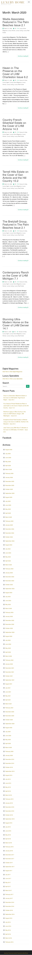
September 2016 (9, 914)
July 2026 (8, 453)
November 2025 (9, 485)
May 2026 (8, 461)
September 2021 (9, 680)
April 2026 (8, 465)
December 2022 (9, 620)
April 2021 (8, 700)
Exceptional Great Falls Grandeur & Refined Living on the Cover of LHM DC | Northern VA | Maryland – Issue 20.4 (16, 422)
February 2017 (9, 894)
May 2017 (8, 882)
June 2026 (8, 457)
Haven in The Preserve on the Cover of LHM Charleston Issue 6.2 (15, 72)
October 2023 (9, 584)
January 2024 (9, 573)
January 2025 (9, 525)
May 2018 (8, 835)
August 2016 (8, 918)
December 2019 (9, 759)
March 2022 (8, 656)
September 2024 (9, 541)
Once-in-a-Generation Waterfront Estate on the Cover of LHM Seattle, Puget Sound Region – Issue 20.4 (15, 398)
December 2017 (9, 855)
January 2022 (9, 664)
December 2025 (9, 481)
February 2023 (9, 612)
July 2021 (8, 688)
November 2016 (9, 906)
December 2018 (9, 807)
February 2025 (9, 521)
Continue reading (22, 56)
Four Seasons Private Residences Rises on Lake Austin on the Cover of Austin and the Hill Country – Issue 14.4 (16, 406)
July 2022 (8, 640)
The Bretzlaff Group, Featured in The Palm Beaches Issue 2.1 (16, 224)
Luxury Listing (19, 30)
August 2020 (8, 727)
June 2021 (8, 692)
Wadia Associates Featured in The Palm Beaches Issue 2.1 (16, 22)
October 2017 (9, 862)
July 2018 (8, 827)
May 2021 (8, 696)
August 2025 (8, 497)
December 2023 (9, 577)
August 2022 (8, 636)
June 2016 (8, 926)
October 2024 (9, 537)
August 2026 (8, 449)
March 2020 (8, 747)
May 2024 (8, 557)
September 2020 (9, 723)
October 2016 (9, 910)
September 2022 (9, 632)
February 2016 (9, 942)
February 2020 (9, 751)
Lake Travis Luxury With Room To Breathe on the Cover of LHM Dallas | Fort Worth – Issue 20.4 (15, 430)
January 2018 (9, 851)
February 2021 (9, 708)
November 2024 (9, 533)
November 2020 (9, 716)
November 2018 (9, 811)
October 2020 (9, 720)
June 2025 (8, 505)
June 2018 (8, 831)
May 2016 (8, 930)
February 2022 (9, 660)
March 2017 (8, 890)
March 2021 (8, 704)
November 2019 (9, 763)
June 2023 (8, 600)
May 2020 (8, 739)
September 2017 (9, 866)
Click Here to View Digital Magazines (12, 371)
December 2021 (9, 668)
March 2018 (8, 843)
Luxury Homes (11, 30)
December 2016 (9, 902)
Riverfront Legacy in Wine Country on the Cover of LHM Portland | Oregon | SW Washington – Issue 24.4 (14, 414)
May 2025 (8, 509)
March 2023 (8, 608)
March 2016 (8, 938)
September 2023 (9, 588)
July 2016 (8, 922)
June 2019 (8, 783)
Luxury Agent (6, 82)
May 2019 (8, 787)
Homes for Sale (23, 80)
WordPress (25, 953)
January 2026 (9, 477)
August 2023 (8, 592)
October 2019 (9, 767)
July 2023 (8, 596)
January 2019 (9, 803)
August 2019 (8, 775)
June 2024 (8, 553)
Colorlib (15, 953)
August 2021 (8, 684)
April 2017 (8, 886)
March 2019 (8, 795)
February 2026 (9, 473)
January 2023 (9, 616)
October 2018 (9, 815)
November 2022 (9, 624)
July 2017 (8, 874)
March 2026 (8, 469)
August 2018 (8, 823)
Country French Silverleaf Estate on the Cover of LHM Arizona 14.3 (14, 124)
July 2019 (8, 779)
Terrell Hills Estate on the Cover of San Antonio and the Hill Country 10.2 (15, 176)
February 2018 (9, 847)
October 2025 (9, 489)
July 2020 (8, 731)
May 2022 (8, 648)
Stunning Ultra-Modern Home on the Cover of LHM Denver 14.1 (16, 323)
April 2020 (8, 743)
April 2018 (8, 839)
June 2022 (8, 644)
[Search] (27, 386)
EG (15, 28)
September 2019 (9, 771)
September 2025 (9, 493)
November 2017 (9, 858)
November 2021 (9, 672)
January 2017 (9, 898)
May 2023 (8, 604)
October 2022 (9, 628)
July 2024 (8, 549)
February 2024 (9, 569)
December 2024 (9, 529)
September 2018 (9, 819)
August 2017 (8, 870)
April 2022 (8, 652)
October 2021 (9, 676)
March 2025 (8, 517)
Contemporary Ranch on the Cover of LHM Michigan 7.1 (16, 275)
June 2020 (8, 735)
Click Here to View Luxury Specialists (12, 379)
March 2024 (8, 565)
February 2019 (9, 799)
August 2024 (8, 545)
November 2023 (9, 581)
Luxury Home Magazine (16, 82)
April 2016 (8, 934)
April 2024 (8, 561)
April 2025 (8, 513)
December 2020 (9, 712)
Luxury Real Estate (19, 84)
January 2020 (9, 755)
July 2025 (8, 501)
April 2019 (8, 791)
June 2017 (8, 878)
